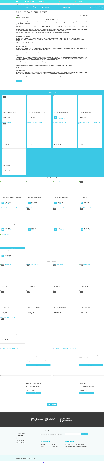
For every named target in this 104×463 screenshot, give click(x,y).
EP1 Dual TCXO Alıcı (5, 307)
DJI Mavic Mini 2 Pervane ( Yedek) (60, 138)
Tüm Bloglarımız (52, 404)
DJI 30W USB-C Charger (85, 307)
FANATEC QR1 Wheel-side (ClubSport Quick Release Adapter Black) (90, 139)
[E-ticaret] (51, 462)
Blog (78, 4)
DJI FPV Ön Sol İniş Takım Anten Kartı (88, 224)
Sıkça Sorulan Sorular (69, 449)
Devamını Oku (38, 365)
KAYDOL (84, 433)
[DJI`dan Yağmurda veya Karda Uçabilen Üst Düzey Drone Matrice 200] (65, 361)
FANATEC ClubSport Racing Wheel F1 (61, 112)
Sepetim (42, 448)
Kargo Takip (78, 448)
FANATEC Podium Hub (7, 138)
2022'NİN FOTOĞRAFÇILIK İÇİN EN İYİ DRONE (36, 356)
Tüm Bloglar (19, 81)
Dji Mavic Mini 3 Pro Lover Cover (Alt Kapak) (10, 224)
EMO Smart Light (84, 197)
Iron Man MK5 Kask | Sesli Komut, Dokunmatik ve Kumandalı (11, 198)
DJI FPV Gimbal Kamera (8, 165)
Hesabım (42, 446)
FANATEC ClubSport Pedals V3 (60, 307)
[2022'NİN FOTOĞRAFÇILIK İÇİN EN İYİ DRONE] (13, 361)
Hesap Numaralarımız (69, 444)
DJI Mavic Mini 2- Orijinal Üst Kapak (35, 224)
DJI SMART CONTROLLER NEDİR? (33, 383)
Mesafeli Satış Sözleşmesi (81, 446)
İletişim (53, 444)
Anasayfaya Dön (55, 448)
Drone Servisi (64, 4)
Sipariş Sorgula (55, 446)
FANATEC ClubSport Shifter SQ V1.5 (61, 197)
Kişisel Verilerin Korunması (70, 446)
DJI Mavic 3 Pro (82, 383)
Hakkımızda (43, 444)
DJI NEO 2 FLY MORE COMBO (86, 280)
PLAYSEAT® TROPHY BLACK (85, 112)
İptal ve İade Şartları (69, 448)
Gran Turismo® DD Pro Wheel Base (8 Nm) (37, 112)
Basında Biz (72, 4)
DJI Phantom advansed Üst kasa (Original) (10, 334)
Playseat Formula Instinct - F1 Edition (36, 138)
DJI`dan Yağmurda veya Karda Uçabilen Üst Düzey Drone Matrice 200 (90, 356)
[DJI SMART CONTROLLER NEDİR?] (13, 388)
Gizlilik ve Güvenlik (80, 444)
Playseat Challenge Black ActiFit (9, 112)
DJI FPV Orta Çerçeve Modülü (60, 224)
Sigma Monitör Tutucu (6, 250)
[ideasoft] (45, 462)
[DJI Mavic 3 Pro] (65, 388)
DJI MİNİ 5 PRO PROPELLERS (7, 280)
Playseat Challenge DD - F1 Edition (61, 280)
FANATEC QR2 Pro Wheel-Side (34, 307)
